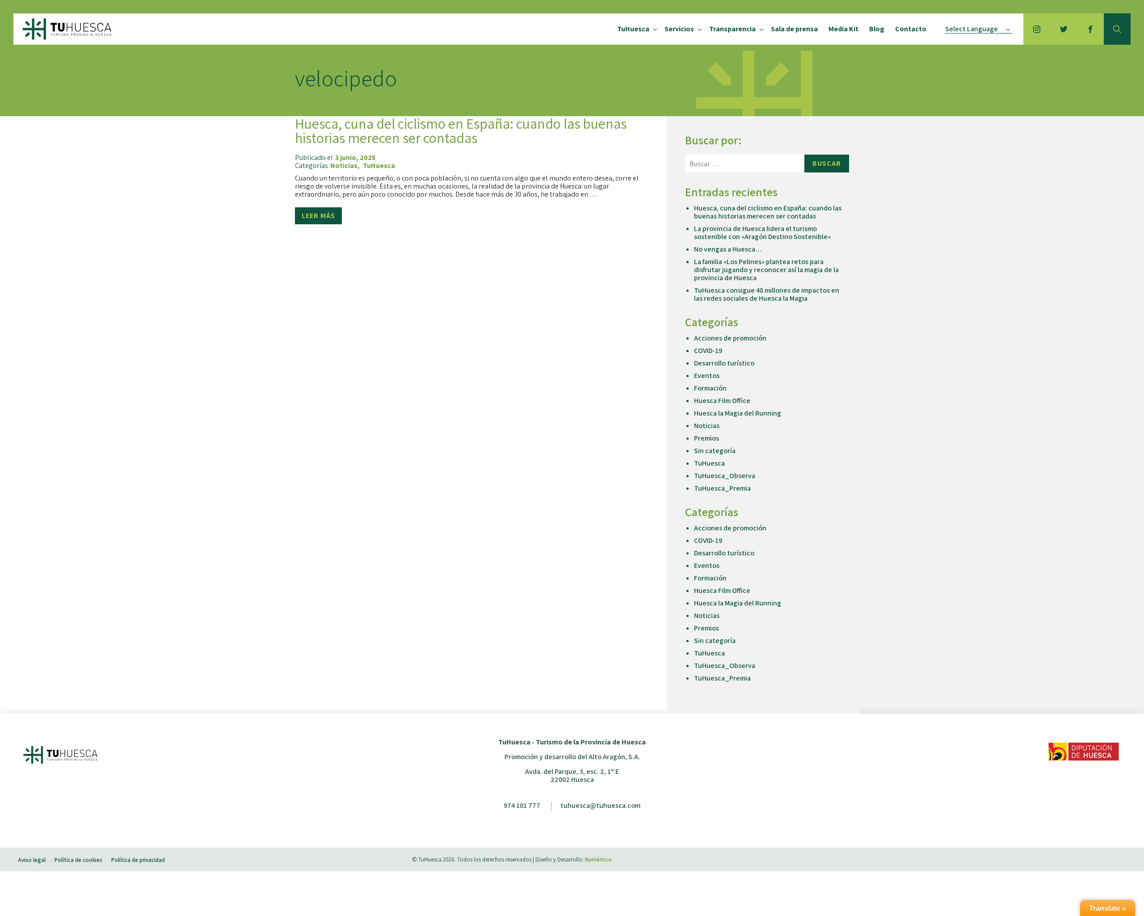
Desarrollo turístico (724, 363)
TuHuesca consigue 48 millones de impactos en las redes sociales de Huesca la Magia (766, 294)
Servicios (679, 29)
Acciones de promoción (730, 338)
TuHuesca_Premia (722, 488)
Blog (876, 29)
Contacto (910, 29)
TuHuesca (633, 29)
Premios (706, 438)
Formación (710, 388)
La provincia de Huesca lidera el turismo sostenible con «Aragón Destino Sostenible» (762, 232)
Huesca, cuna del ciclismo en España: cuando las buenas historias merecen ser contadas (461, 130)
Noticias (344, 166)
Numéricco (598, 859)
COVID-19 (708, 350)
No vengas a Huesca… (728, 249)
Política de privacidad (138, 860)
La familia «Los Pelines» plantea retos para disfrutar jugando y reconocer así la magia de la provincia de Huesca (766, 269)
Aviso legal (32, 860)
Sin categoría (715, 450)
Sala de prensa (794, 29)
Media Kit (843, 29)
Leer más (318, 215)
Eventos (706, 375)
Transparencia (732, 29)
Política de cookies (78, 860)
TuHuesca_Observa (724, 475)
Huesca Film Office (722, 400)
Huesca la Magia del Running (737, 413)
